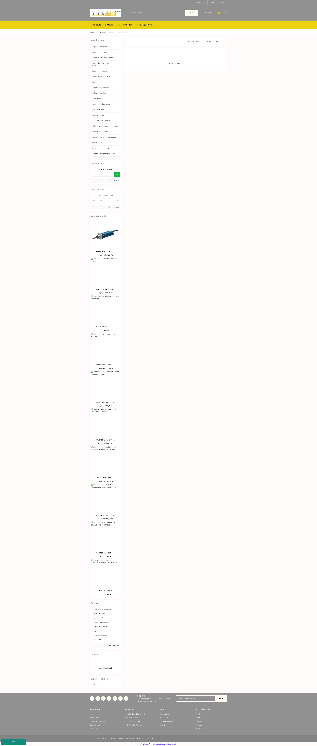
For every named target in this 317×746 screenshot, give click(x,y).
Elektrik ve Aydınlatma (100, 88)
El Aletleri (109, 25)
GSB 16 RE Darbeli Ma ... (105, 289)
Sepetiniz (163, 725)
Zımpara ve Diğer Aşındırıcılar (103, 154)
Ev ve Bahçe (97, 99)
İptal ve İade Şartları (132, 721)
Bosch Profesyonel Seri (101, 77)
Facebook (199, 714)
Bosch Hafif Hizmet (99, 71)
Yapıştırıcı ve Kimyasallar (101, 148)
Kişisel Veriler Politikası (133, 725)
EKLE (221, 698)
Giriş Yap (222, 2)
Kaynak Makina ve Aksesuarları (104, 137)
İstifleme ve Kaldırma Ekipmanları (105, 126)
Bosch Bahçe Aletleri (100, 52)
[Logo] (105, 13)
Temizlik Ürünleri (98, 143)
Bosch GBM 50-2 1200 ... (105, 402)
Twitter (198, 718)
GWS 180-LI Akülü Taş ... (105, 440)
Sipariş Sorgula (96, 725)
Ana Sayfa (96, 25)
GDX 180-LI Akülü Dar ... (105, 553)
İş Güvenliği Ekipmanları (101, 121)
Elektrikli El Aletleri (99, 93)
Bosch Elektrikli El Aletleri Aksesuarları (101, 64)
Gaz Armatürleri (98, 110)
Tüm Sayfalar (113, 645)
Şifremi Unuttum (166, 721)
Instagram (199, 721)
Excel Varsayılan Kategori (102, 104)
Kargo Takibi (95, 718)
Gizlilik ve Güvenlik (132, 718)
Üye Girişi (164, 718)
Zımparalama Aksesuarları (117, 32)
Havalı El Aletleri (98, 115)
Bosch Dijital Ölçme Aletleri (102, 58)
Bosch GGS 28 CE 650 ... (105, 251)
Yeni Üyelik (164, 714)
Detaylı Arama (113, 181)
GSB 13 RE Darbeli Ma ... (105, 327)
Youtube (199, 725)
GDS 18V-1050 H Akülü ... (105, 477)
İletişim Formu (95, 729)
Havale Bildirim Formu (98, 721)
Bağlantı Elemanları (99, 47)
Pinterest (199, 729)
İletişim (92, 714)
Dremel (95, 82)
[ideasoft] (145, 744)
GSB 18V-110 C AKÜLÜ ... (105, 591)
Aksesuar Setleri (124, 25)
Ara (117, 174)
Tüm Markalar (113, 207)
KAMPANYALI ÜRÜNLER (100, 132)
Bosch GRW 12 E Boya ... (105, 365)
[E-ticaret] (158, 744)
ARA (191, 13)
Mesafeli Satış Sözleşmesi (135, 714)
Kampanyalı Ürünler (145, 25)
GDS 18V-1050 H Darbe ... (106, 515)
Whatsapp (15, 742)
